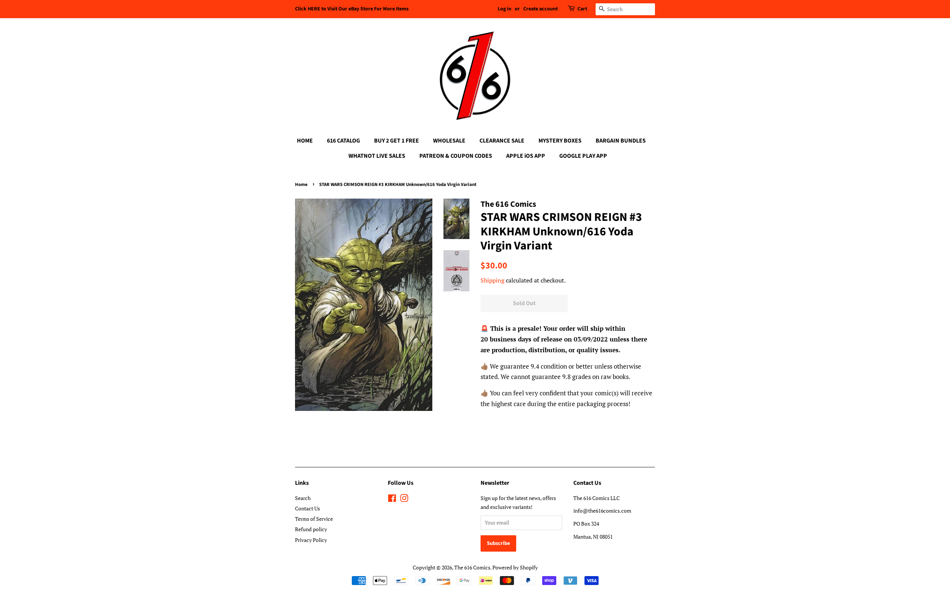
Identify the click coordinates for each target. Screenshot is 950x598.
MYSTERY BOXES (560, 141)
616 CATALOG (343, 141)
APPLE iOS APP (525, 156)
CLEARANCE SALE (501, 141)
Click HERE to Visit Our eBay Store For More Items (352, 9)
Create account (540, 9)
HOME (305, 141)
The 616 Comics (472, 567)
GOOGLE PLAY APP (583, 156)
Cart (582, 9)
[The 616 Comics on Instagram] (404, 499)
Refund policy (311, 529)
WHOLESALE (449, 141)
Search (303, 497)
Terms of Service (314, 518)
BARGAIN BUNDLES (621, 141)
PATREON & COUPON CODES (455, 156)
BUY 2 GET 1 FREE (396, 141)
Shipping (492, 280)
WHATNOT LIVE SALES (376, 156)
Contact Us (307, 508)
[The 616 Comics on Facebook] (392, 499)
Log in (504, 9)
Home (301, 184)
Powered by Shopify (515, 567)
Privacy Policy (311, 539)
